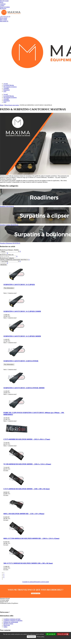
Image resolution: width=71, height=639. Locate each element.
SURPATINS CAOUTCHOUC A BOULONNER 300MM (23, 388)
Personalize (31, 636)
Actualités (6, 88)
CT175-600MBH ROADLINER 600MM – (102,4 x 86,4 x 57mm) (26, 439)
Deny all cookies (63, 634)
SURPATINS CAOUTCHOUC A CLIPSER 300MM (22, 336)
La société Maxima (8, 85)
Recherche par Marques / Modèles (9, 250)
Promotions (6, 90)
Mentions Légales (8, 623)
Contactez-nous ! (35, 593)
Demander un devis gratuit (41, 581)
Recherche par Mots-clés (7, 254)
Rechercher (3, 264)
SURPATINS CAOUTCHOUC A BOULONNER (20, 361)
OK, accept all (50, 634)
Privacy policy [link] (40, 636)
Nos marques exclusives (10, 86)
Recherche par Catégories (7, 258)
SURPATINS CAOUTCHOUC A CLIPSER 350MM (22, 311)
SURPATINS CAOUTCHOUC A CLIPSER (19, 284)
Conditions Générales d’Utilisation (12, 620)
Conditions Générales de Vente (11, 619)
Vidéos (5, 626)
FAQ (4, 91)
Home (1, 105)
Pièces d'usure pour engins (11, 105)
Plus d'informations (9, 288)
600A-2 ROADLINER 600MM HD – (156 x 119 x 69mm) (23, 514)
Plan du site (6, 625)
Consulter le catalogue (28, 581)
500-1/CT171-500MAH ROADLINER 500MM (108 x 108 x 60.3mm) (28, 563)
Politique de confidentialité (10, 622)
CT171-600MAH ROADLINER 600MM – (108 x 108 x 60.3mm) (26, 489)
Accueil (5, 83)
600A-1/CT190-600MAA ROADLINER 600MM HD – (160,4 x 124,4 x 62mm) (31, 538)
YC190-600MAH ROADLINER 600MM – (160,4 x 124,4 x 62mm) (27, 464)
